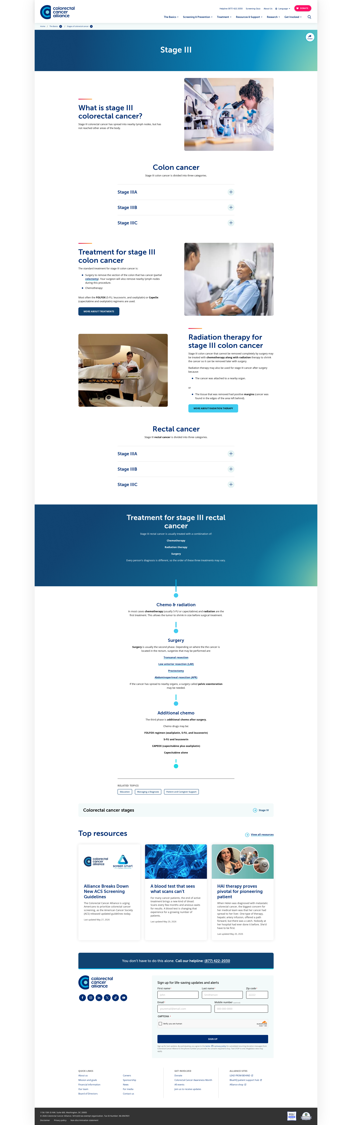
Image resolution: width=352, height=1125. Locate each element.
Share (310, 39)
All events (179, 1084)
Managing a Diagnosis (148, 791)
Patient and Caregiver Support (181, 791)
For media (128, 1089)
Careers (127, 1075)
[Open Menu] (309, 17)
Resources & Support (248, 17)
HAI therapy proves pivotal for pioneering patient (240, 891)
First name (163, 988)
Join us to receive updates (187, 1089)
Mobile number (227, 1002)
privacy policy (220, 1046)
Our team (83, 1089)
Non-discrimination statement (84, 1120)
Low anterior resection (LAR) (176, 664)
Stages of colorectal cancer (78, 26)
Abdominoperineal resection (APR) (176, 677)
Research (272, 17)
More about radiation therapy (213, 408)
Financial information (89, 1084)
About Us (268, 9)
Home (42, 26)
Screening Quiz (253, 9)
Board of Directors (88, 1093)
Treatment (223, 17)
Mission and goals (87, 1080)
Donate (178, 1075)
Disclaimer (45, 1120)
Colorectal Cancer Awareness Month (193, 1080)
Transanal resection (176, 657)
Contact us (128, 1093)
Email (160, 1002)
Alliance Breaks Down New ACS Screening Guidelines (106, 891)
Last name (208, 988)
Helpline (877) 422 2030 (231, 9)
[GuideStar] (306, 1116)
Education (125, 791)
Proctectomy (176, 670)
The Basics (170, 17)
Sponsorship (129, 1080)
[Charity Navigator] (291, 1116)
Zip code (251, 988)
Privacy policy (60, 1120)
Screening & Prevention (196, 17)
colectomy (91, 278)
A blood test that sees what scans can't (173, 889)
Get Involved (291, 17)
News (126, 1084)
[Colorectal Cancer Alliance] (57, 12)
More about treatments (99, 311)
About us (83, 1075)
